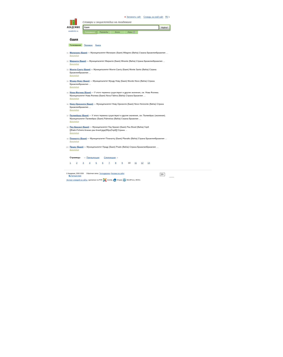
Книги (117, 32)
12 (142, 163)
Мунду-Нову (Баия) (80, 81)
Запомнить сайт (134, 17)
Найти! (164, 27)
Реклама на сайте (117, 173)
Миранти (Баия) (78, 61)
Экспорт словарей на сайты (76, 180)
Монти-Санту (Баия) (80, 69)
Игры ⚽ (131, 32)
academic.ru (73, 31)
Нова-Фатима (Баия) (80, 92)
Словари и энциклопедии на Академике (107, 22)
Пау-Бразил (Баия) (79, 127)
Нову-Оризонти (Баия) (81, 104)
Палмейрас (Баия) (79, 115)
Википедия (74, 56)
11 (136, 163)
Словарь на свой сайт (153, 17)
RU (166, 17)
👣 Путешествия (75, 176)
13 (149, 163)
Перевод (88, 45)
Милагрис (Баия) (78, 52)
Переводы (103, 32)
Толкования (90, 32)
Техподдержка (104, 173)
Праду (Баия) (76, 147)
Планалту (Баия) (78, 138)
